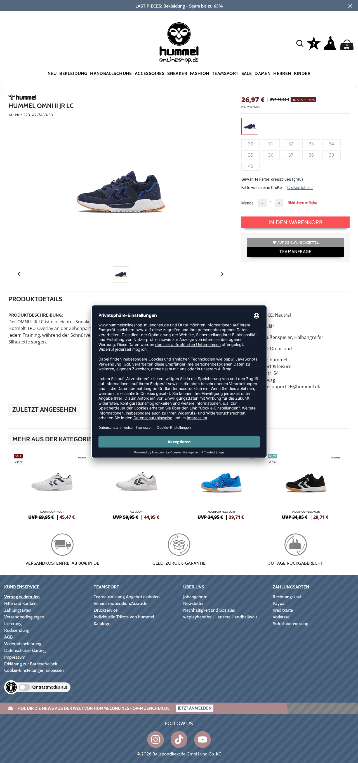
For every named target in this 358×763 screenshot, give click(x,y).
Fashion (199, 73)
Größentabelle (300, 187)
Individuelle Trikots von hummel (124, 617)
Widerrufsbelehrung (22, 643)
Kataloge (102, 623)
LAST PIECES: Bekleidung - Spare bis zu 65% (179, 6)
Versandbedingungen (24, 617)
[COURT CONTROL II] (52, 486)
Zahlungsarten (17, 610)
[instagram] (155, 739)
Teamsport (225, 73)
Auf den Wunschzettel (298, 242)
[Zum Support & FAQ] (314, 42)
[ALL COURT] (137, 486)
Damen (262, 73)
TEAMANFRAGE (295, 251)
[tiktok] (179, 739)
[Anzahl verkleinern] (262, 203)
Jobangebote (195, 596)
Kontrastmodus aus (49, 687)
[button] (299, 43)
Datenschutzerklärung (25, 650)
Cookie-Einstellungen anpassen (34, 670)
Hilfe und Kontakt (20, 603)
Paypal (279, 603)
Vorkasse (281, 617)
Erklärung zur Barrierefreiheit (30, 664)
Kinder (302, 73)
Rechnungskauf (287, 596)
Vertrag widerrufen (22, 596)
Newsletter (193, 603)
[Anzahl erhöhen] (279, 203)
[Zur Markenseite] (22, 98)
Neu (52, 73)
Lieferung (13, 623)
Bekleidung (73, 73)
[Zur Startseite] (179, 43)
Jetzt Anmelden (195, 708)
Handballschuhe (111, 73)
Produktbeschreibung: (35, 315)
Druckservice (105, 610)
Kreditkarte (283, 610)
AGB (8, 637)
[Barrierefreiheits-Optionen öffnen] (11, 687)
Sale (246, 73)
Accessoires (149, 73)
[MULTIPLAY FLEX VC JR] (221, 486)
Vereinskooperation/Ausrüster (121, 603)
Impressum (14, 657)
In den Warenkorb (295, 222)
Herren (282, 73)
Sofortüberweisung (290, 623)
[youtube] (202, 739)
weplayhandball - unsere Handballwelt (220, 617)
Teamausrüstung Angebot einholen (127, 596)
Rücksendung (16, 630)
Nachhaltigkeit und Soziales (209, 610)
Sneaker (177, 73)
